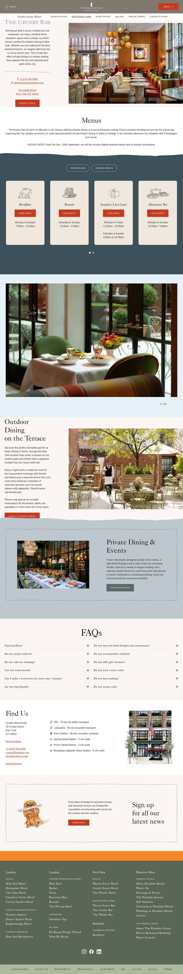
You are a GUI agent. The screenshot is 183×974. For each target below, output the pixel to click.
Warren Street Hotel (105, 883)
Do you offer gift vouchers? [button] (109, 662)
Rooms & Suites (59, 17)
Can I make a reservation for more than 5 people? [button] (33, 678)
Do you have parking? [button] (106, 678)
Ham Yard (55, 883)
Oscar (52, 892)
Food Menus (77, 168)
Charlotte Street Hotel (20, 897)
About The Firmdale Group (153, 928)
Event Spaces (103, 17)
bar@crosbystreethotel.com (29, 83)
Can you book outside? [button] (18, 670)
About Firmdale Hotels (150, 883)
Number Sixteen (16, 914)
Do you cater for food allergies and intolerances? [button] (122, 645)
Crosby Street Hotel (29, 16)
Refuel (53, 888)
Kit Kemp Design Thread (65, 932)
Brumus (54, 901)
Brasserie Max (58, 897)
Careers (141, 915)
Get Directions (13, 741)
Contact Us (41, 969)
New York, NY (23, 94)
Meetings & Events (148, 892)
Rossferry (99, 935)
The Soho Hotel (16, 892)
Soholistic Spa (58, 919)
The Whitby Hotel (104, 892)
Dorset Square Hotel (19, 919)
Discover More (120, 588)
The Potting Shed (60, 906)
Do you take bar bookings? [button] (20, 662)
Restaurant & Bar (81, 17)
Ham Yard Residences (19, 936)
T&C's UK (136, 969)
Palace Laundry (145, 937)
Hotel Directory (14, 763)
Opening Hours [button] (13, 645)
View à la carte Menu (22, 516)
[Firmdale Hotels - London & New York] (91, 6)
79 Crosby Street (27, 90)
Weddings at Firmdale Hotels (154, 911)
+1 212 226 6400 (29, 79)
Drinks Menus (104, 168)
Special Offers (137, 17)
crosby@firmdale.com (17, 752)
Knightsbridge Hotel (18, 923)
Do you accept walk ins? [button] (18, 653)
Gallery (119, 17)
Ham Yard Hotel (16, 883)
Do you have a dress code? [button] (109, 670)
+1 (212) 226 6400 (16, 749)
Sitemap (168, 969)
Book (167, 7)
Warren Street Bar (104, 905)
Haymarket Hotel (17, 888)
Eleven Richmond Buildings (153, 933)
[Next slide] (174, 345)
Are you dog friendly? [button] (17, 686)
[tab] (93, 253)
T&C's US (152, 969)
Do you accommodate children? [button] (112, 653)
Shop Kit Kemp (58, 936)
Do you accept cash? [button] (105, 686)
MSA (124, 969)
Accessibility (107, 969)
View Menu (25, 213)
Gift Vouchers (144, 901)
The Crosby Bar (103, 910)
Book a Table (27, 103)
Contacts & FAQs (159, 17)
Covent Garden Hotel (19, 901)
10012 (35, 94)
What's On (142, 888)
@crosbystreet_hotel (17, 756)
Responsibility (62, 969)
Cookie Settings (19, 969)
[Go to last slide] (9, 345)
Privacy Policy (85, 969)
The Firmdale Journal (149, 897)
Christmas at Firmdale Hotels (154, 906)
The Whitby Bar (103, 914)
